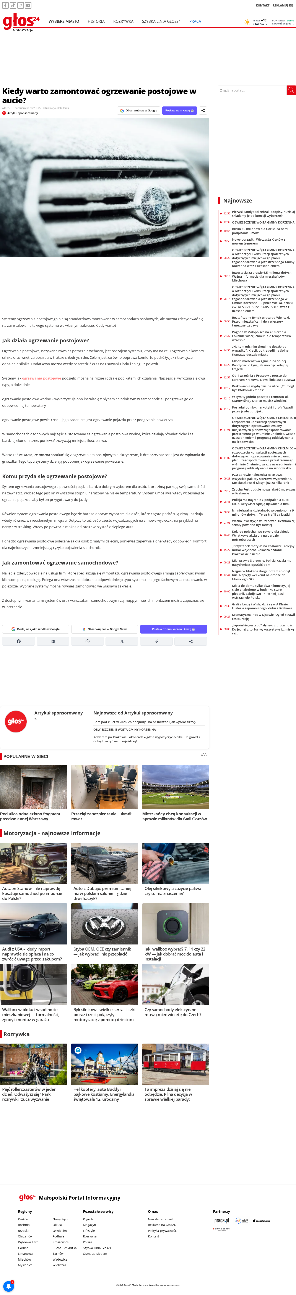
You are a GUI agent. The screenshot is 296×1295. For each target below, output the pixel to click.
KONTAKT (263, 5)
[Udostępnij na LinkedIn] (53, 641)
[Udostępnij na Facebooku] (18, 641)
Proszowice (61, 1242)
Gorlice (23, 1248)
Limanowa (25, 1254)
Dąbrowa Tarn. (28, 1242)
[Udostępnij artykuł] (203, 110)
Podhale (58, 1236)
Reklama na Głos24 (162, 1225)
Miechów (24, 1259)
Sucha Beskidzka (65, 1248)
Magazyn (89, 1225)
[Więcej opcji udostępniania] (190, 641)
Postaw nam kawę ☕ (179, 110)
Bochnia (24, 1225)
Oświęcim (60, 1231)
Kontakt (153, 1236)
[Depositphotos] (261, 1220)
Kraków (23, 1219)
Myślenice (25, 1265)
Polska (87, 1242)
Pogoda (88, 1219)
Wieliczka (59, 1265)
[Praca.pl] (221, 1220)
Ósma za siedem (95, 1254)
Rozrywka (123, 21)
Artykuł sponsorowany (22, 113)
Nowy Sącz (60, 1219)
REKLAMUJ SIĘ (283, 5)
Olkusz (57, 1225)
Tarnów (58, 1254)
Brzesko (23, 1231)
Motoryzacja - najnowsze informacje (52, 833)
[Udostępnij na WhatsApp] (87, 641)
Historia (96, 21)
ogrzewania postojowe (41, 378)
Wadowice (60, 1259)
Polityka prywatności (162, 1231)
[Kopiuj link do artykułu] (156, 641)
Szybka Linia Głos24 (161, 21)
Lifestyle (89, 1231)
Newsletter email (160, 1219)
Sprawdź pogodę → (283, 23)
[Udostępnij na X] (122, 641)
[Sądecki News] (241, 1220)
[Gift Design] (221, 1229)
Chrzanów (25, 1236)
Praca (195, 21)
